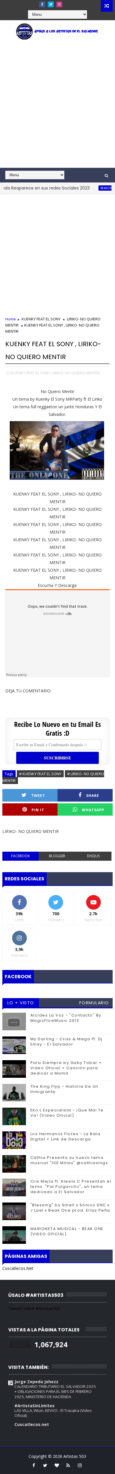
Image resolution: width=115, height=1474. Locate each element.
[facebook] (42, 4)
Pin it (38, 809)
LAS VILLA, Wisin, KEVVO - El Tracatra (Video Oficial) (53, 1413)
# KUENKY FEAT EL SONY (40, 773)
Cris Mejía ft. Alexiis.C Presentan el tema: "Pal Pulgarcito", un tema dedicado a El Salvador (70, 1186)
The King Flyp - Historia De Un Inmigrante (64, 1089)
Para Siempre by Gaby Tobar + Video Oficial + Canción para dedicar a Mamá (66, 1068)
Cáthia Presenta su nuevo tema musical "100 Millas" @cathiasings (69, 1160)
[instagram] (59, 4)
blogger (57, 855)
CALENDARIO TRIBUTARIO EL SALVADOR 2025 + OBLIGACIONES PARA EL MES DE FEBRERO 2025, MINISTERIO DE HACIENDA (55, 1391)
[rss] (68, 1465)
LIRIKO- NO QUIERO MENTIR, (76, 372)
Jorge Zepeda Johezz (36, 1381)
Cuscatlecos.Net (17, 1268)
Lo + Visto (20, 1003)
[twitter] (51, 4)
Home (10, 319)
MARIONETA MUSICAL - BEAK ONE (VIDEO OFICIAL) (67, 1231)
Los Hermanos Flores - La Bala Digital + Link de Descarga (65, 1136)
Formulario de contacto (94, 1003)
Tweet (38, 795)
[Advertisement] (57, 108)
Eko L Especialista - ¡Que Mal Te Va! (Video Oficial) (67, 1112)
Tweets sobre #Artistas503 (34, 1308)
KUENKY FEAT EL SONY (41, 319)
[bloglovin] (56, 1465)
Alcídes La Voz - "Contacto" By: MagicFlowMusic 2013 (66, 1017)
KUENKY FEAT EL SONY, (31, 372)
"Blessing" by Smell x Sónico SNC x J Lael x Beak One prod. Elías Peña (70, 1207)
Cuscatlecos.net (31, 1424)
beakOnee (99, 188)
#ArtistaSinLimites (34, 1405)
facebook (20, 855)
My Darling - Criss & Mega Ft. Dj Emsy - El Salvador (66, 1041)
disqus (93, 855)
